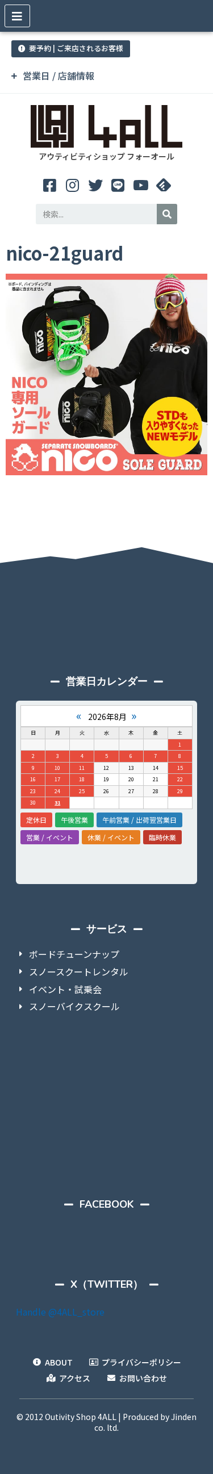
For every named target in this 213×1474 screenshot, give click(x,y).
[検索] (167, 214)
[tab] (106, 75)
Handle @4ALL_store (60, 1311)
